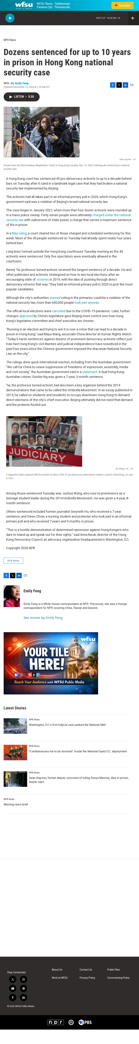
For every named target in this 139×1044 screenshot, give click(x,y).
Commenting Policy (118, 978)
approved (26, 316)
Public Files (113, 969)
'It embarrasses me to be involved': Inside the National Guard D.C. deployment (78, 751)
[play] (10, 18)
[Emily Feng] (12, 596)
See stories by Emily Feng (43, 617)
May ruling (19, 233)
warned (55, 298)
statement (89, 372)
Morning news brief (16, 804)
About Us (57, 969)
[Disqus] (69, 908)
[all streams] (133, 18)
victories (42, 279)
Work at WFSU (60, 978)
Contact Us (86, 969)
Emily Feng (21, 83)
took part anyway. (87, 302)
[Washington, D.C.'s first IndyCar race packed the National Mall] (15, 726)
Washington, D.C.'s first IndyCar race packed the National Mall (67, 725)
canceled (58, 311)
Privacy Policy (87, 978)
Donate (124, 5)
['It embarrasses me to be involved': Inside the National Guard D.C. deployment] (15, 752)
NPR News (10, 40)
